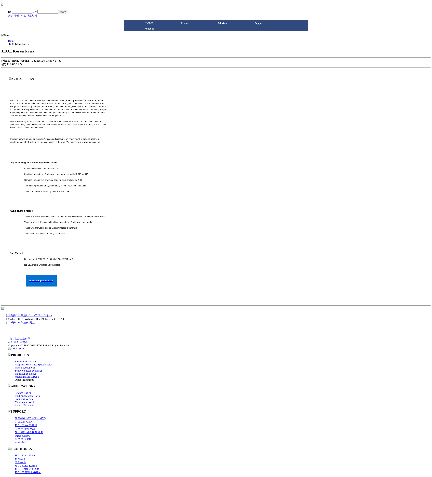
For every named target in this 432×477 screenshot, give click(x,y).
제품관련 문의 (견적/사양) (30, 418)
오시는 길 (20, 462)
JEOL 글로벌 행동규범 (28, 472)
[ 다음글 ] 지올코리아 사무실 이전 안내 (29, 315)
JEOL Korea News (25, 455)
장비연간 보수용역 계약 (29, 432)
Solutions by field (24, 399)
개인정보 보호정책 (19, 338)
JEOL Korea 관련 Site (27, 468)
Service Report (23, 438)
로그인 (63, 12)
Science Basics (23, 392)
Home (11, 40)
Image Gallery (22, 435)
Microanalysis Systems (27, 376)
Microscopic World (25, 402)
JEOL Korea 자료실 (26, 425)
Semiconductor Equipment (29, 370)
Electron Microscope (26, 361)
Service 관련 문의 (25, 428)
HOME (149, 23)
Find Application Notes (27, 395)
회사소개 (20, 458)
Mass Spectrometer (25, 367)
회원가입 (13, 15)
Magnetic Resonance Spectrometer (33, 364)
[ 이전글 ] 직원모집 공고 (20, 322)
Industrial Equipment (26, 373)
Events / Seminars (24, 405)
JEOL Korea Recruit (26, 465)
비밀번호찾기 (29, 15)
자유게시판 (21, 442)
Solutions (222, 23)
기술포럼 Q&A (23, 421)
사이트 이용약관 (18, 342)
